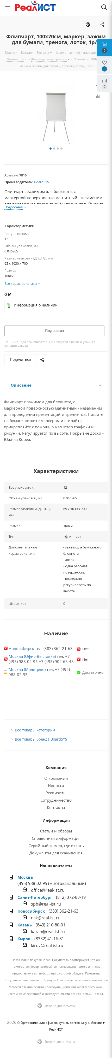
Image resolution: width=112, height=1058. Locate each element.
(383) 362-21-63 (63, 911)
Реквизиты (56, 792)
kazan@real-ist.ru (48, 932)
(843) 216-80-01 (50, 925)
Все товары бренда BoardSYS (41, 739)
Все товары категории (35, 730)
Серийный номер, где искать (56, 845)
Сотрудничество (56, 800)
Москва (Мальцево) (27, 669)
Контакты (56, 807)
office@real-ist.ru (48, 890)
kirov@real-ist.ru (47, 945)
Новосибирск (21, 648)
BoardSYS (41, 182)
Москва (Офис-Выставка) (32, 656)
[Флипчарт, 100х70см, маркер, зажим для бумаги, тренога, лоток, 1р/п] (56, 114)
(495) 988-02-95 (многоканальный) (51, 883)
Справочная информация (56, 838)
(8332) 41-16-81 (49, 939)
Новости (56, 785)
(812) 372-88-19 (71, 897)
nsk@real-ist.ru (45, 918)
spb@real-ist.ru (46, 904)
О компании (56, 778)
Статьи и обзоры (56, 831)
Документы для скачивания (56, 852)
